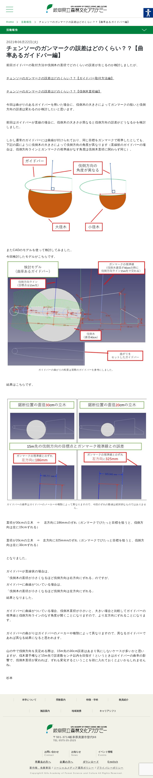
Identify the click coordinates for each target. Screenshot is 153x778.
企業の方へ (66, 761)
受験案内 (61, 699)
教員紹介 (123, 699)
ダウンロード (91, 761)
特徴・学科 (92, 699)
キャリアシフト (108, 711)
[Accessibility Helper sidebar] (148, 13)
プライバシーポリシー (110, 767)
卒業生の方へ (43, 761)
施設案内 (45, 711)
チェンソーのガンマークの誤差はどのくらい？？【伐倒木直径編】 (53, 91)
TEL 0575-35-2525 (64, 740)
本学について (29, 699)
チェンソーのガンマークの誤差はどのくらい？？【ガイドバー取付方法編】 (60, 78)
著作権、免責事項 (40, 767)
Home (10, 22)
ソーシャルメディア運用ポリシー (74, 767)
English (113, 761)
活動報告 (26, 22)
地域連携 (76, 711)
